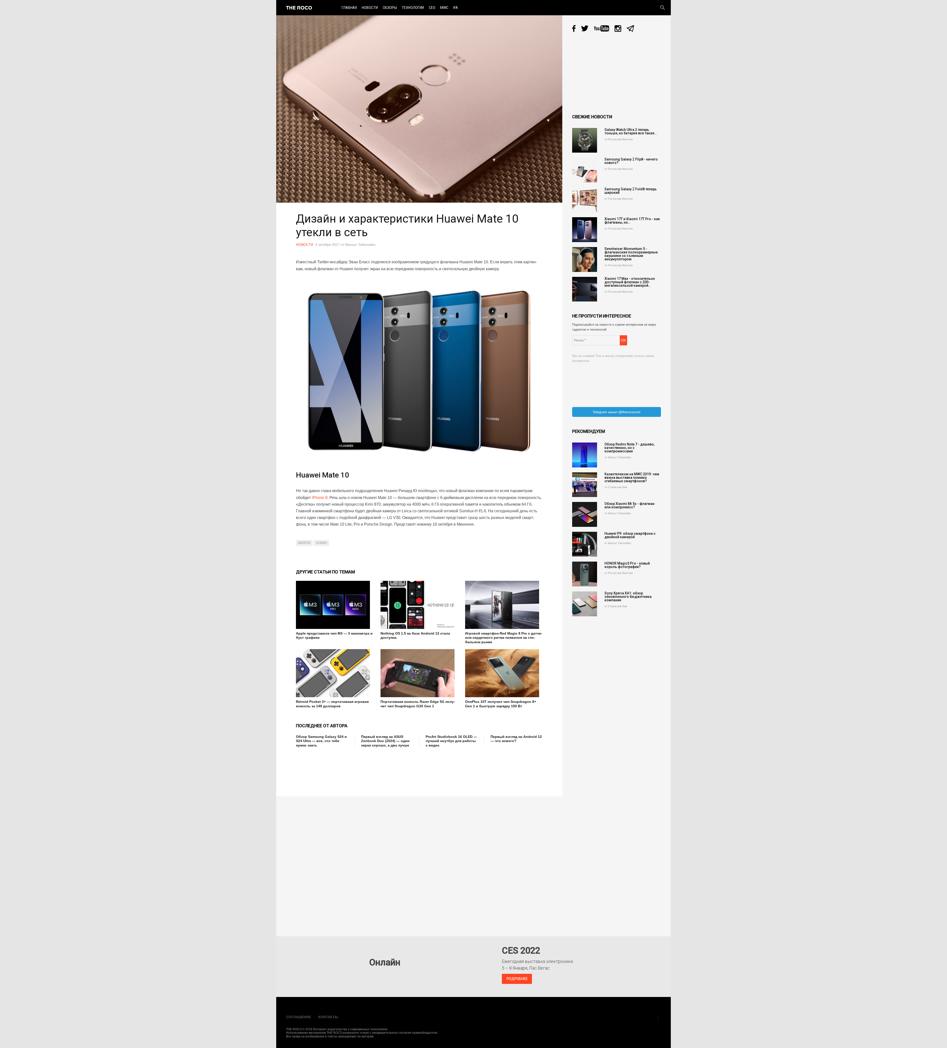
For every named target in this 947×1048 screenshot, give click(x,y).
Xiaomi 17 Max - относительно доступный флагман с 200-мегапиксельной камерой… (629, 282)
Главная (349, 8)
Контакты (328, 1017)
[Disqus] (420, 862)
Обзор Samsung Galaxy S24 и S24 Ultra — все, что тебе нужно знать (321, 741)
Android (304, 543)
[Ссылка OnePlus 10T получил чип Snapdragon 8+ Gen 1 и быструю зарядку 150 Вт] (503, 673)
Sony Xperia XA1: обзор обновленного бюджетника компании (628, 596)
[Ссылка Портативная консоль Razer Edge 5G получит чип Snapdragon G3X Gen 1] (419, 673)
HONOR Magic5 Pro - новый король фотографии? (627, 565)
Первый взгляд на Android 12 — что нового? (516, 739)
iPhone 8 (320, 498)
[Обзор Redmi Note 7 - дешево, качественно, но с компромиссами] (584, 455)
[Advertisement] (385, 768)
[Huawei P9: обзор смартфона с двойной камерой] (584, 544)
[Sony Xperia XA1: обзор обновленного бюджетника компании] (584, 603)
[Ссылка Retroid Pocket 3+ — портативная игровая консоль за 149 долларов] (334, 673)
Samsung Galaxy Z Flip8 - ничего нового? (631, 161)
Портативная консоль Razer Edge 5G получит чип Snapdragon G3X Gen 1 (418, 704)
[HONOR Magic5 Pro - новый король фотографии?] (584, 574)
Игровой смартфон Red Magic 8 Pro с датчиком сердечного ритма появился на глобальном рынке (503, 637)
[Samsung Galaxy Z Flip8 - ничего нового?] (584, 170)
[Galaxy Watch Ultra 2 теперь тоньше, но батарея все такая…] (584, 140)
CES (432, 8)
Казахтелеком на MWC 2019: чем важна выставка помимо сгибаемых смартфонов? (631, 477)
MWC (444, 8)
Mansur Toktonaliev (360, 245)
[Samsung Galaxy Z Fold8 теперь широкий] (584, 199)
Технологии (413, 8)
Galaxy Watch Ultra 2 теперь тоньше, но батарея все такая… (630, 131)
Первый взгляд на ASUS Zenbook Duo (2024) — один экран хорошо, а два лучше (385, 741)
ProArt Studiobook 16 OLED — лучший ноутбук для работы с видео (451, 741)
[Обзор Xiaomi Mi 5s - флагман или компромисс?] (584, 514)
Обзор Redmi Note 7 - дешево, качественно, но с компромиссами (629, 447)
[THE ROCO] (299, 7)
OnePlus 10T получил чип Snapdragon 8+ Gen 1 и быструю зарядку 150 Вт (500, 704)
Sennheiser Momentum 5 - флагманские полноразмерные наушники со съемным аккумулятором (631, 254)
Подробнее (517, 979)
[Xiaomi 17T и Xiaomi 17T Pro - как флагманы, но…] (584, 229)
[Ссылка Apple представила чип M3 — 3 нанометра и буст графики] (334, 605)
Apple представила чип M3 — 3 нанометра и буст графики (334, 635)
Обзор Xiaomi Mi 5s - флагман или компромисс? (629, 505)
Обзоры (390, 8)
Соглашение (298, 1017)
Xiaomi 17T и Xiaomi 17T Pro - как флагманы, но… (632, 220)
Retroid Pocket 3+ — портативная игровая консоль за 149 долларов (332, 704)
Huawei (321, 543)
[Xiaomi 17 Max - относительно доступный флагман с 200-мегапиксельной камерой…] (584, 289)
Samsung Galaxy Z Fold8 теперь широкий (630, 191)
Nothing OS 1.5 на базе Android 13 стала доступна (415, 635)
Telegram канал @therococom (616, 412)
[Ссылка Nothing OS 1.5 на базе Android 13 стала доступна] (419, 605)
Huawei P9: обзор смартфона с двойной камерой (630, 535)
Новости (370, 8)
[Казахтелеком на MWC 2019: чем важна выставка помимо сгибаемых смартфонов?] (584, 484)
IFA (455, 8)
